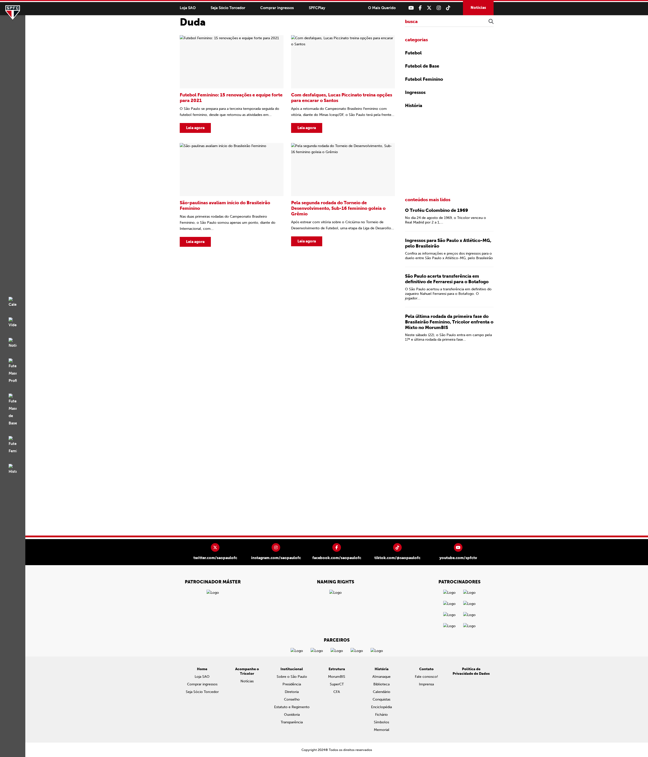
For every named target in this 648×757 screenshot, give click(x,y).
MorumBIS (336, 676)
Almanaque (381, 676)
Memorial (381, 730)
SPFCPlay (317, 8)
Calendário (381, 692)
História (413, 105)
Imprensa (426, 684)
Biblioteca (381, 684)
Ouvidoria (292, 714)
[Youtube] (411, 8)
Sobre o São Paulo (292, 676)
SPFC (12, 12)
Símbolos (381, 722)
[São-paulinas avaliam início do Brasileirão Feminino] (232, 195)
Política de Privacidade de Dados (471, 671)
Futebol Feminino (424, 79)
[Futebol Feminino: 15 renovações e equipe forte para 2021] (232, 84)
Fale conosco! (426, 676)
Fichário (381, 714)
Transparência (292, 722)
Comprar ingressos (277, 8)
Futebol (413, 53)
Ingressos (415, 92)
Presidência (291, 684)
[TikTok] (448, 8)
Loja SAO (188, 8)
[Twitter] (429, 8)
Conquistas (381, 699)
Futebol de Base (422, 66)
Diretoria (292, 692)
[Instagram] (439, 8)
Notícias (478, 7)
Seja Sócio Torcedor (228, 8)
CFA (336, 692)
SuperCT (337, 684)
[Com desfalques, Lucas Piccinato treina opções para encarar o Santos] (343, 84)
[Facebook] (420, 8)
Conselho (292, 699)
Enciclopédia (381, 707)
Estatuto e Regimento (292, 707)
